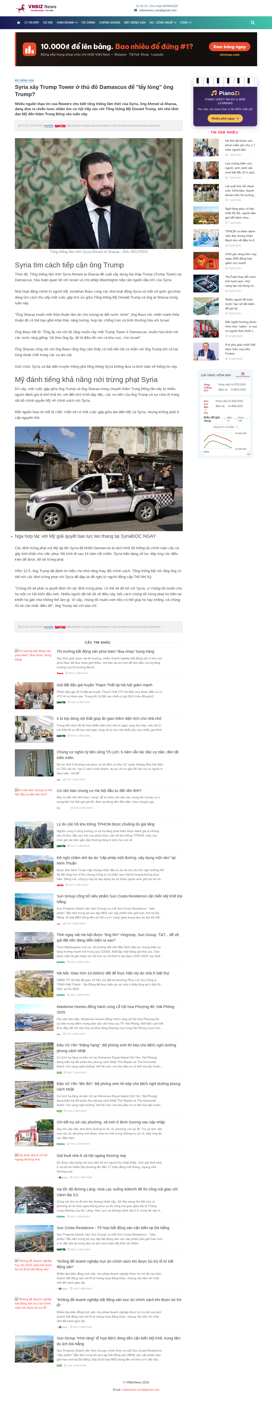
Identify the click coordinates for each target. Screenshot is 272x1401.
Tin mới (33, 22)
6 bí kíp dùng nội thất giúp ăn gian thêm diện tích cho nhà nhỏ (109, 718)
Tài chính (88, 22)
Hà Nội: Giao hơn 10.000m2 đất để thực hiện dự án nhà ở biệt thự (113, 973)
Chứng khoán (109, 22)
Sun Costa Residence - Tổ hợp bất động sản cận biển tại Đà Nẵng (113, 1228)
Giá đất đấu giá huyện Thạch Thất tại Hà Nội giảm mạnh (104, 685)
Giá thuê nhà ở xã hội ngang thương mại (91, 1156)
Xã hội (48, 22)
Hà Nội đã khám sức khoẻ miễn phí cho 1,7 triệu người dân (240, 145)
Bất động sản (134, 22)
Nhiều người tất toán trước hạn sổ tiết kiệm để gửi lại (240, 304)
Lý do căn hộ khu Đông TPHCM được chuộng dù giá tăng (105, 824)
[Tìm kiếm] (253, 22)
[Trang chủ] (18, 22)
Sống (184, 22)
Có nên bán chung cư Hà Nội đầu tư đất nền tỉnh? (99, 791)
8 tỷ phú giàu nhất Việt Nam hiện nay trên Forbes (240, 349)
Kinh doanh (65, 22)
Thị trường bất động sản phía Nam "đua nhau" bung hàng (105, 651)
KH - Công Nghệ (161, 22)
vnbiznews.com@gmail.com (158, 10)
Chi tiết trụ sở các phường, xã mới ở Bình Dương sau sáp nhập (111, 1122)
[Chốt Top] (136, 49)
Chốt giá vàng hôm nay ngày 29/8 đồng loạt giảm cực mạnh (240, 258)
